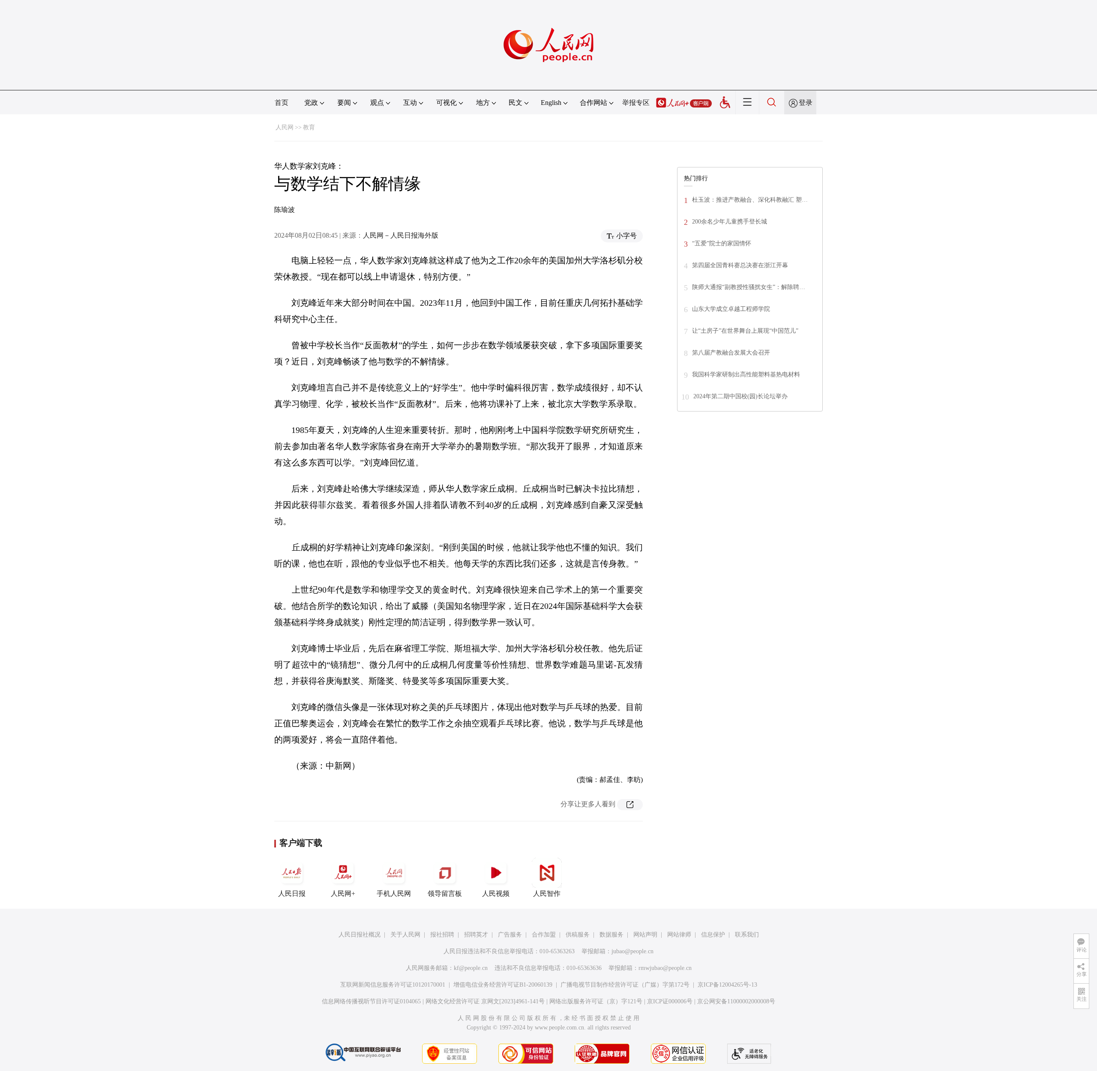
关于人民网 (405, 934)
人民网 (285, 127)
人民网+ (343, 893)
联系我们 (747, 934)
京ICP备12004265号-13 (727, 985)
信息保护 (713, 934)
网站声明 (645, 934)
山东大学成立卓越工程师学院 (731, 309)
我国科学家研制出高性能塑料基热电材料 (746, 374)
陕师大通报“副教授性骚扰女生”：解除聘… (748, 287)
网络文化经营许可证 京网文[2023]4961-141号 (485, 1001)
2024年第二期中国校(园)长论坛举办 (740, 396)
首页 (281, 102)
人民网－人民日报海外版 (400, 235)
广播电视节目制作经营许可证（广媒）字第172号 (624, 985)
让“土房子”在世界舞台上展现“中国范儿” (745, 331)
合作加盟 (544, 934)
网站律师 (679, 934)
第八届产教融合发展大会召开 (731, 352)
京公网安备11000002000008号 (736, 1001)
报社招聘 (442, 934)
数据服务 (611, 934)
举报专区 (636, 102)
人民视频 (496, 893)
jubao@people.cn (632, 951)
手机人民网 (394, 893)
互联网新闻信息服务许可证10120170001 (392, 985)
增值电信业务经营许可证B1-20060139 (502, 985)
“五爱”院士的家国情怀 (721, 243)
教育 (309, 127)
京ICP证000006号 (669, 1001)
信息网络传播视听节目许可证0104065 (371, 1001)
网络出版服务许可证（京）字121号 (595, 1001)
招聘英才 (476, 934)
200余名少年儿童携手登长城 (729, 221)
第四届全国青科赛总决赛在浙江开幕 (740, 265)
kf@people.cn (471, 968)
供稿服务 (578, 934)
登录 (805, 102)
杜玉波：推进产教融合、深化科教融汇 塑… (750, 200)
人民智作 (546, 893)
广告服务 (510, 934)
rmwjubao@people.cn (665, 968)
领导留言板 (445, 893)
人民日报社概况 (360, 934)
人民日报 (292, 893)
